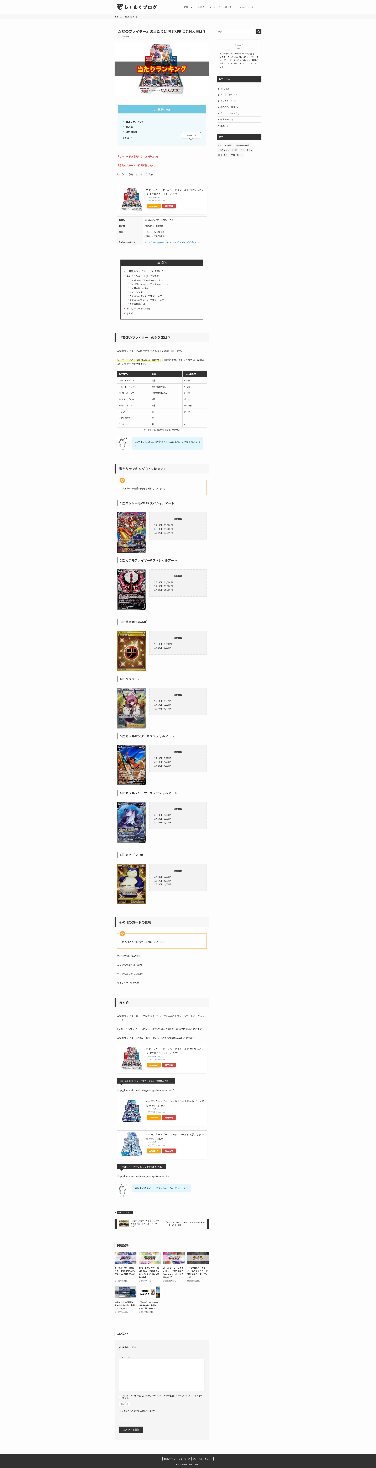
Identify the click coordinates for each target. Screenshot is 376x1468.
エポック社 (223, 155)
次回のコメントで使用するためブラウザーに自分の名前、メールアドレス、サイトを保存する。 (162, 1396)
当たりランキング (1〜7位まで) (143, 276)
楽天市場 (169, 206)
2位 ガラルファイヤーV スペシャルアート (149, 284)
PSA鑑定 (229, 145)
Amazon (153, 206)
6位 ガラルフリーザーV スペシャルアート (149, 299)
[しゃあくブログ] (137, 7)
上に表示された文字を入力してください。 (138, 1410)
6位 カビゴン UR (138, 303)
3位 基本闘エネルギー (140, 288)
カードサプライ (229, 94)
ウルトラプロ (246, 150)
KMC (220, 145)
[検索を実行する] (258, 31)
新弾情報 (226, 119)
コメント (124, 1357)
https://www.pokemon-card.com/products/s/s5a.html (172, 242)
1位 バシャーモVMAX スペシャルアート (148, 280)
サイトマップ (184, 1458)
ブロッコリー (236, 155)
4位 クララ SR (136, 291)
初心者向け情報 (229, 107)
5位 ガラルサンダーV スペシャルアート (148, 295)
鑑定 (224, 125)
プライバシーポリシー (202, 1458)
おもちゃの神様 (243, 145)
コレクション (228, 100)
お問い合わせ (170, 1458)
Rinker (157, 197)
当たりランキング (125, 1212)
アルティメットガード (227, 150)
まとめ (130, 313)
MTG (224, 88)
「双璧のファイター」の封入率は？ (145, 271)
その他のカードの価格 (138, 308)
